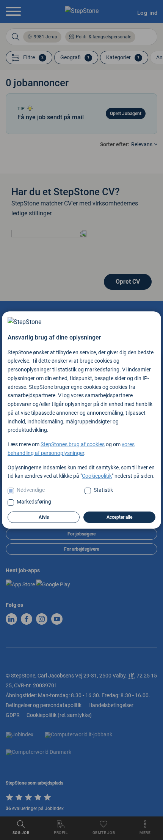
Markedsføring (34, 502)
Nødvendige (31, 490)
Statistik (103, 490)
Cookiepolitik (97, 476)
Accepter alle (119, 517)
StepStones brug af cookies (73, 444)
